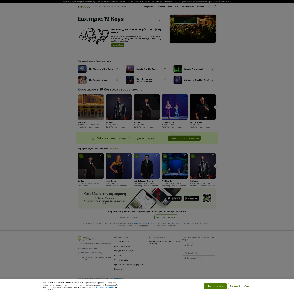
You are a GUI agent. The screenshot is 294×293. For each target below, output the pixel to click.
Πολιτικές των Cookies (105, 287)
